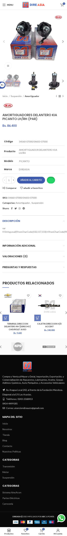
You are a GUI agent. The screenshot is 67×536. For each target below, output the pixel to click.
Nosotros (7, 429)
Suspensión (16, 96)
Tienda (6, 434)
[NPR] (17, 347)
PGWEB (51, 516)
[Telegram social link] (24, 208)
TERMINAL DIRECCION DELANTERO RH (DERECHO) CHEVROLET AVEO (17, 326)
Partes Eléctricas (11, 498)
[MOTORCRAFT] (48, 347)
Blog (4, 440)
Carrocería (7, 503)
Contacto (7, 446)
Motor (5, 472)
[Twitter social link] (15, 208)
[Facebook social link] (11, 208)
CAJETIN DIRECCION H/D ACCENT (49, 325)
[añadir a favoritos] (28, 295)
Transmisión (8, 466)
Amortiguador (32, 96)
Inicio (5, 96)
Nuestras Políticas (11, 451)
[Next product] (63, 96)
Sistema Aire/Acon (11, 492)
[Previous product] (56, 96)
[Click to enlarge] (8, 66)
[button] (51, 180)
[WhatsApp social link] (20, 208)
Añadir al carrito (31, 180)
